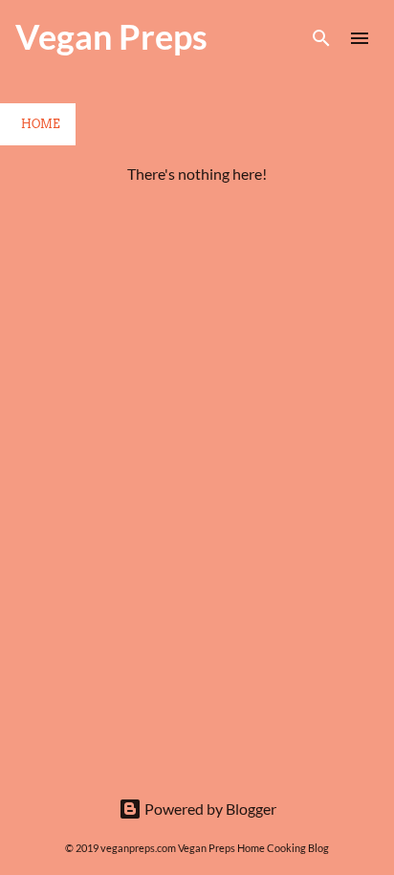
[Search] (321, 38)
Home (40, 124)
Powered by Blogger (209, 808)
